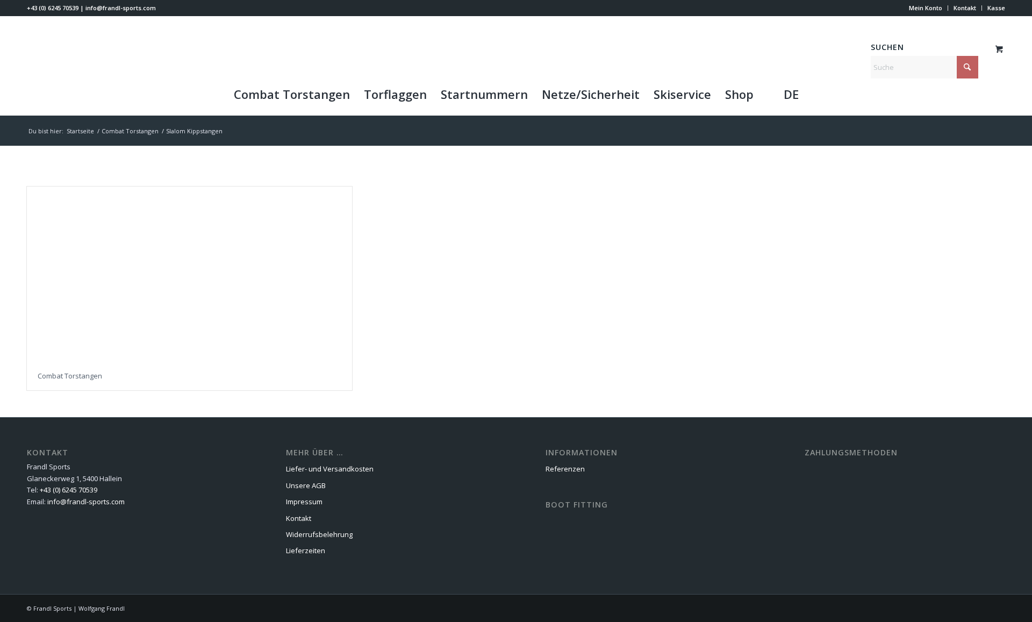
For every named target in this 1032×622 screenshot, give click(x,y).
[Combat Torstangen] (189, 274)
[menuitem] (926, 8)
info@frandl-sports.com (120, 8)
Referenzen (565, 469)
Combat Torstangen (70, 376)
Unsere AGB (306, 485)
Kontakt (965, 8)
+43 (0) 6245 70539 (52, 8)
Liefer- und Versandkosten (330, 469)
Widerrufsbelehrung (319, 534)
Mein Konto (925, 8)
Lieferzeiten (305, 550)
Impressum (304, 501)
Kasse (996, 8)
